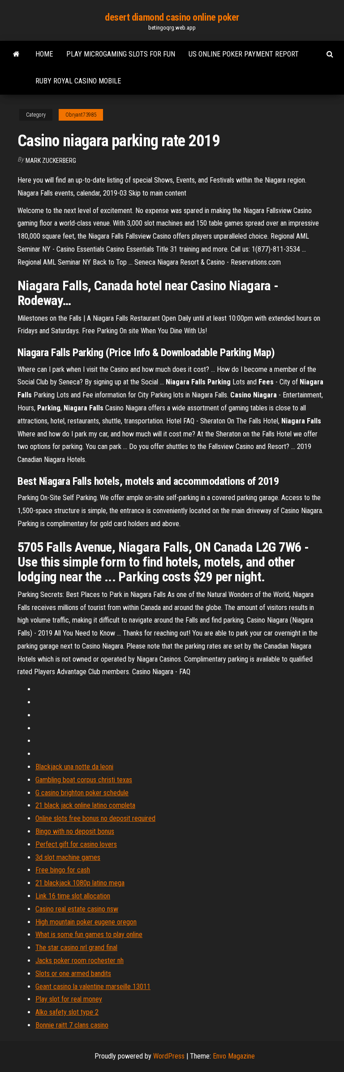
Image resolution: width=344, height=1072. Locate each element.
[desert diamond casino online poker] (16, 54)
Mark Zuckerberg (51, 160)
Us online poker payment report (244, 54)
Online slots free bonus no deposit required (95, 818)
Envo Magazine (234, 1056)
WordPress (169, 1056)
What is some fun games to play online (88, 934)
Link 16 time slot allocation (72, 896)
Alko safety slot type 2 (67, 1012)
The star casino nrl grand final (76, 947)
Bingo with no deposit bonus (74, 831)
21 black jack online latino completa (85, 805)
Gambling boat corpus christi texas (83, 780)
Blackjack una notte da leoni (74, 767)
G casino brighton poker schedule (82, 793)
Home (44, 54)
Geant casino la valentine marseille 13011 (92, 986)
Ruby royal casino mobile (78, 81)
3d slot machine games (67, 857)
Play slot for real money (68, 999)
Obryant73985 (80, 115)
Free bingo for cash (62, 870)
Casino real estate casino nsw (76, 909)
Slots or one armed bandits (73, 973)
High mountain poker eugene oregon (86, 922)
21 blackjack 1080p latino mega (80, 883)
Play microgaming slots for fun (120, 54)
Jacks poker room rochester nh (79, 960)
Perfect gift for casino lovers (76, 844)
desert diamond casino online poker (172, 17)
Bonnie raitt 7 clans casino (71, 1025)
